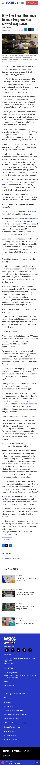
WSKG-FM (6, 675)
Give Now (33, 3)
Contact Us (7, 702)
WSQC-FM (33, 675)
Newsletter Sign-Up (10, 735)
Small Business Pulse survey (23, 219)
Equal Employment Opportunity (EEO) (15, 714)
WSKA (16, 677)
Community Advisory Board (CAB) (14, 694)
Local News (19, 575)
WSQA (28, 675)
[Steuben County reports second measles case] (8, 579)
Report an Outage (9, 731)
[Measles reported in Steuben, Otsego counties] (8, 607)
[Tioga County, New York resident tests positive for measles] (8, 621)
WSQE (23, 675)
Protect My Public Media (11, 719)
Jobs (5, 698)
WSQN (6, 677)
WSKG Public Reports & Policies (13, 710)
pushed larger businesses (12, 401)
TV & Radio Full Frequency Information (15, 723)
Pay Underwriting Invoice (11, 739)
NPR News (7, 28)
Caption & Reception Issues (12, 727)
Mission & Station (9, 685)
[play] (3, 763)
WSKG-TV (11, 677)
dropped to (29, 344)
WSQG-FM (18, 675)
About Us (7, 681)
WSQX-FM (12, 675)
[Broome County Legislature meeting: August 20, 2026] (8, 593)
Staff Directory (8, 706)
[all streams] (37, 762)
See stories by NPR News (11, 558)
